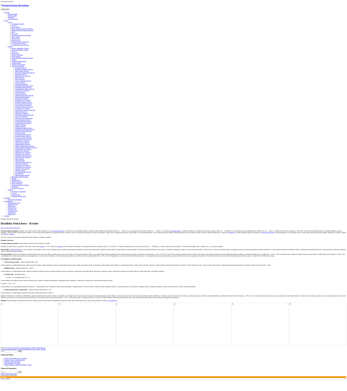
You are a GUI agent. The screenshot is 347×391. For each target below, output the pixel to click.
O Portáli (6, 12)
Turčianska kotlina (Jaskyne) (23, 162)
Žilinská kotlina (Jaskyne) (22, 175)
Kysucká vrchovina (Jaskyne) (23, 103)
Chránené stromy (16, 63)
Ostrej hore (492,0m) (268, 232)
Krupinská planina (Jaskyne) (23, 102)
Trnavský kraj (12, 212)
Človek (10, 22)
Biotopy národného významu (20, 50)
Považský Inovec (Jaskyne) (23, 136)
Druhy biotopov (16, 56)
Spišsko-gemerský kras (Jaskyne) (24, 146)
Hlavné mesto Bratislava (15, 199)
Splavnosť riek (16, 195)
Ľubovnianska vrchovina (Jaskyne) (25, 110)
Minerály (14, 178)
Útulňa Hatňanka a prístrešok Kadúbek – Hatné (17, 365)
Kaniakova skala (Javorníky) (12, 361)
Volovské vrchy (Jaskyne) (22, 169)
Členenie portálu (12, 14)
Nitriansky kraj (12, 208)
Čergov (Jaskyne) (20, 82)
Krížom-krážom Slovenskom (9, 374)
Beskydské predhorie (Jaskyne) (24, 69)
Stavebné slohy (16, 38)
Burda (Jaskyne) (19, 77)
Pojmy (6, 20)
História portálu (12, 16)
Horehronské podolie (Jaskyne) (24, 86)
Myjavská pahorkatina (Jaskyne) (24, 115)
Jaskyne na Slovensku (18, 66)
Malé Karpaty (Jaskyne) (22, 113)
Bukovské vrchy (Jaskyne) (22, 76)
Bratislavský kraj (13, 204)
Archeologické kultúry (18, 24)
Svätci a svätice (16, 40)
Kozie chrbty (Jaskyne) (21, 99)
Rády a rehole (16, 37)
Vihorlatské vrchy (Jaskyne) (23, 167)
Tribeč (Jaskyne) (20, 160)
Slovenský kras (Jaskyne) (22, 142)
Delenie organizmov (17, 55)
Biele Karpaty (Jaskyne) (22, 71)
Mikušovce (232, 232)
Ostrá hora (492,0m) (58, 231)
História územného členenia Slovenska (23, 30)
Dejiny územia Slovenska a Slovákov (22, 29)
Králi (13, 32)
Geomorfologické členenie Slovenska (22, 58)
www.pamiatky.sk (112, 300)
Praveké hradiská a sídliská (27, 348)
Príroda (10, 46)
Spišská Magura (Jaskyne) (22, 144)
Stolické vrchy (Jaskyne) (22, 151)
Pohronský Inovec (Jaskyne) (23, 131)
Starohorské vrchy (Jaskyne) (23, 149)
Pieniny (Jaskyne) (20, 126)
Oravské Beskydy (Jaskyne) (23, 123)
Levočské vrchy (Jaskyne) (22, 108)
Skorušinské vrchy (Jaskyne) (23, 139)
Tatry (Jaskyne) (19, 159)
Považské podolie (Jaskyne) (23, 134)
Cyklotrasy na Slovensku (19, 191)
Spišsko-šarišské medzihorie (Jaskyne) (26, 147)
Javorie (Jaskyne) (20, 92)
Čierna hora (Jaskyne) (21, 84)
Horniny (14, 59)
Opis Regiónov (8, 201)
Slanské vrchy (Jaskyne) (22, 141)
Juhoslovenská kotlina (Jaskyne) (24, 95)
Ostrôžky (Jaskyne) (20, 125)
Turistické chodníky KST (19, 196)
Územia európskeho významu (20, 185)
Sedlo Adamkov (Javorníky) (12, 363)
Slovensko (7, 198)
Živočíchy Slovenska (18, 188)
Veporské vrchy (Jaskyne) (22, 165)
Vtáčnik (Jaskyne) (20, 170)
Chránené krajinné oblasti (19, 61)
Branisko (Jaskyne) (20, 74)
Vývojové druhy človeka (19, 43)
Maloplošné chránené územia (20, 177)
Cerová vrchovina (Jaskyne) (23, 81)
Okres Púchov (15, 348)
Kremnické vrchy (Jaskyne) (23, 100)
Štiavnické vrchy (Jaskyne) (23, 157)
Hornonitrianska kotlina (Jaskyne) (24, 89)
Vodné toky (15, 186)
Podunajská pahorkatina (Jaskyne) (25, 129)
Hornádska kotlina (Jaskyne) (23, 87)
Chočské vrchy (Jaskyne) (22, 90)
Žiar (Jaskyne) (19, 173)
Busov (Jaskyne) (20, 79)
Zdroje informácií (13, 19)
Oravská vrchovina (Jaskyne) (23, 121)
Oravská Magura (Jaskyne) (23, 120)
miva (2, 228)
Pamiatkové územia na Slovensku (21, 35)
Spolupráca (11, 17)
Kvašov (6, 234)
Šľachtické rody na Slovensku (20, 42)
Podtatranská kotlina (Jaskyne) (24, 128)
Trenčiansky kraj (12, 211)
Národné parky (16, 180)
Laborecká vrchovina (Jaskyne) (24, 107)
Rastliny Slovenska (17, 182)
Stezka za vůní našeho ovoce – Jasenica (15, 358)
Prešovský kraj (12, 209)
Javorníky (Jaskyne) (21, 94)
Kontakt (6, 216)
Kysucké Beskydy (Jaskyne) (23, 105)
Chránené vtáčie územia (18, 64)
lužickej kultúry (176, 231)
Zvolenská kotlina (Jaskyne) (23, 172)
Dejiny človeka (16, 27)
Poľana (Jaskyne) (20, 133)
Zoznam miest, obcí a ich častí (20, 45)
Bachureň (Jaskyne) (20, 68)
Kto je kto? (15, 33)
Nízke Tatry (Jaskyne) (21, 116)
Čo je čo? (14, 25)
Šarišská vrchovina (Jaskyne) (23, 155)
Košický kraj (11, 206)
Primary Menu (5, 9)
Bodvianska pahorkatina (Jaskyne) (25, 72)
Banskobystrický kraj (14, 203)
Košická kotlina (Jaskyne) (22, 97)
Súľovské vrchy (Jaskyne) (22, 154)
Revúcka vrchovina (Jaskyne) (23, 138)
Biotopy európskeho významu (20, 48)
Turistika (10, 190)
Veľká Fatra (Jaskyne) (21, 164)
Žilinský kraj (11, 214)
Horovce (11, 234)
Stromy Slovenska (17, 183)
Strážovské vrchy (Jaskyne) (23, 152)
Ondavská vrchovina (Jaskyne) (24, 118)
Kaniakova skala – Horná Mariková (14, 360)
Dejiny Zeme (15, 53)
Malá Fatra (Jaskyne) (21, 112)
